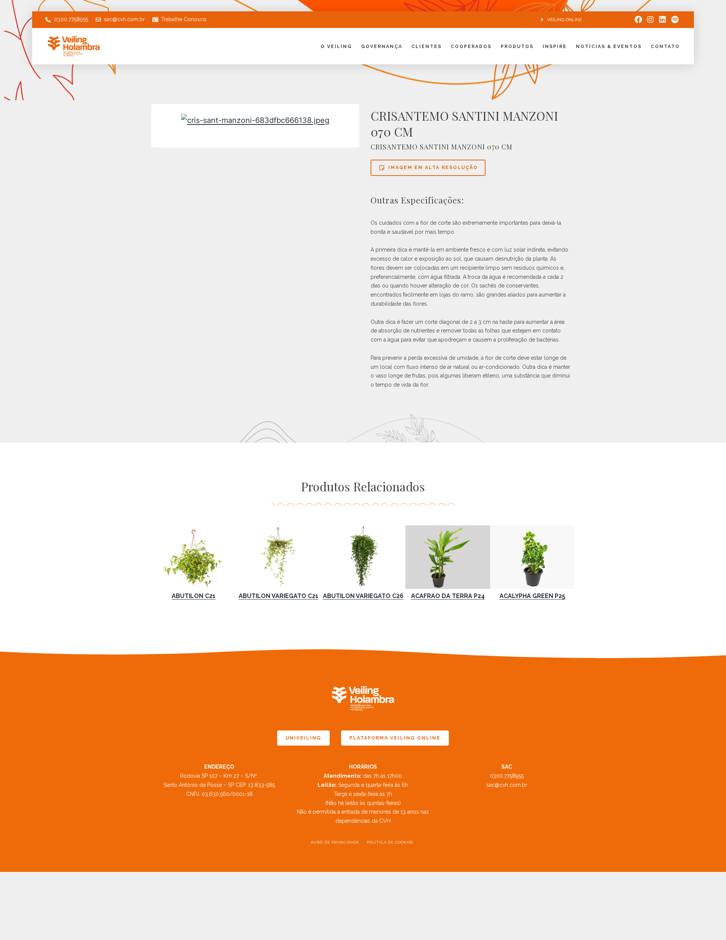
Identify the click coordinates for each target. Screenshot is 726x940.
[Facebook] (638, 19)
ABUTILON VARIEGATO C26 (363, 596)
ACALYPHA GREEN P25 (532, 596)
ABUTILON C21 (194, 596)
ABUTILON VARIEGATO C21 (278, 596)
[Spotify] (674, 19)
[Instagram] (650, 19)
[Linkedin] (662, 19)
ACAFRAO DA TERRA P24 (448, 596)
